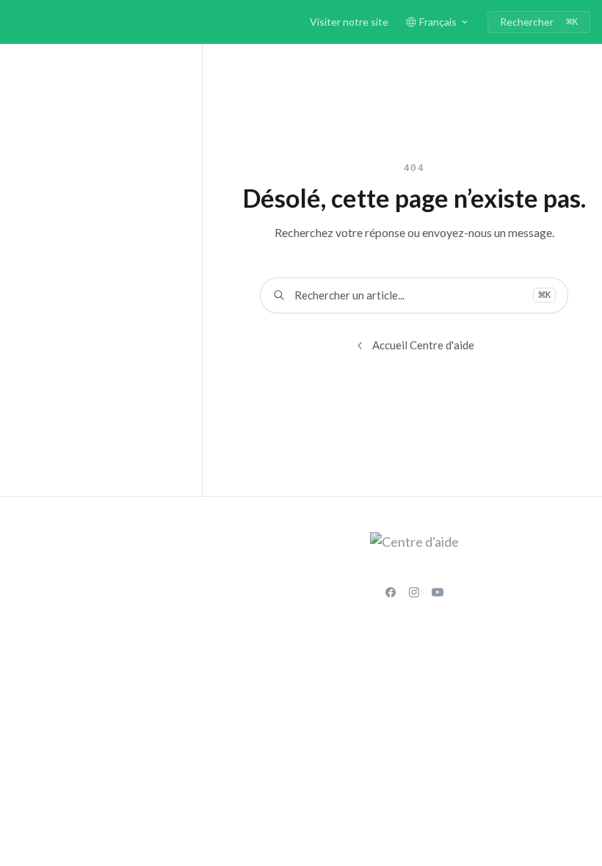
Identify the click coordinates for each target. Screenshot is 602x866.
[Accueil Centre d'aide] (15, 22)
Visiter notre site (349, 21)
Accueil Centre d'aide (423, 345)
